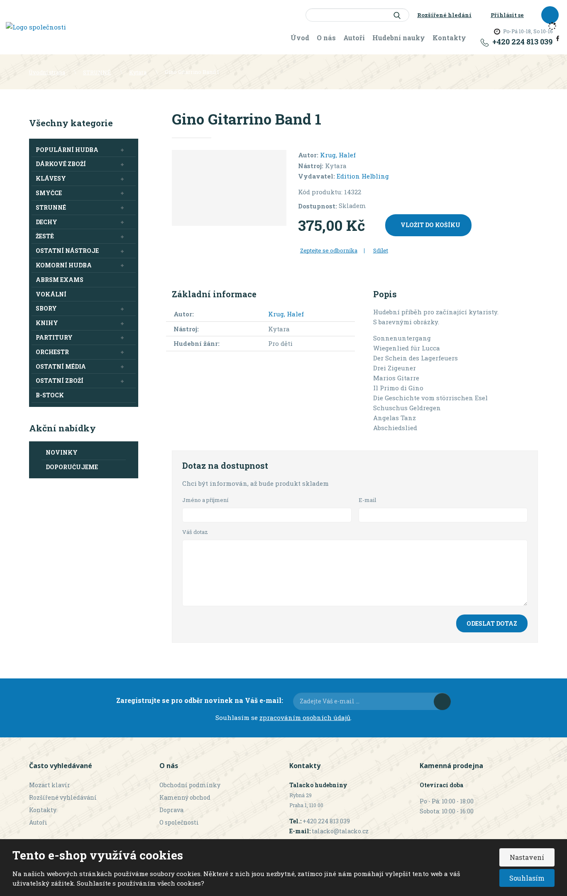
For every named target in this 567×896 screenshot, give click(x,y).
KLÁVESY (51, 178)
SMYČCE (49, 193)
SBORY (46, 308)
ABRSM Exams (59, 280)
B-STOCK (50, 395)
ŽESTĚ (45, 236)
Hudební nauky (398, 37)
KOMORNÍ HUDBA (64, 265)
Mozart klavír (49, 785)
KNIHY (47, 323)
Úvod (300, 37)
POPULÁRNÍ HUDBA (67, 150)
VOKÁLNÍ (51, 294)
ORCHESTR (52, 352)
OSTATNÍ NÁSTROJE (67, 251)
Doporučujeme (72, 467)
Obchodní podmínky (189, 785)
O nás (326, 37)
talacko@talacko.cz (340, 831)
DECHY (46, 222)
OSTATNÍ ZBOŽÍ (59, 380)
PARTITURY (54, 337)
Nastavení (527, 857)
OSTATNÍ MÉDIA (61, 366)
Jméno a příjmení (205, 500)
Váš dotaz (195, 532)
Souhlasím (527, 878)
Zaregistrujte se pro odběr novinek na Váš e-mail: (199, 700)
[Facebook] (557, 37)
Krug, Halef (338, 155)
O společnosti (179, 822)
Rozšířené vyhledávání (63, 797)
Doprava (171, 810)
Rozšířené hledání (444, 15)
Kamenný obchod (184, 797)
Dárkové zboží (61, 164)
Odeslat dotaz (492, 623)
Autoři (354, 37)
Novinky (62, 452)
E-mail (367, 500)
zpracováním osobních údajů (304, 717)
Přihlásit (442, 701)
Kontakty (449, 37)
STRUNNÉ (51, 207)
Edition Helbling (363, 176)
